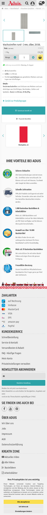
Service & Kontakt (10, 342)
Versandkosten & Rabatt (13, 347)
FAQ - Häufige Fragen (11, 353)
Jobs (4, 428)
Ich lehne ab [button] (23, 507)
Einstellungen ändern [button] (23, 511)
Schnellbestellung (10, 337)
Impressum (7, 433)
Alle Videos (9, 462)
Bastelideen (10, 467)
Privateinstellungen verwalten (16, 363)
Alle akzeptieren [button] (23, 502)
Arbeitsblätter (10, 472)
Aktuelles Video (12, 456)
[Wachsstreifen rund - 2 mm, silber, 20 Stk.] (24, 20)
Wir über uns (8, 423)
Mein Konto (7, 358)
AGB (3, 439)
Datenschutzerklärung (12, 444)
